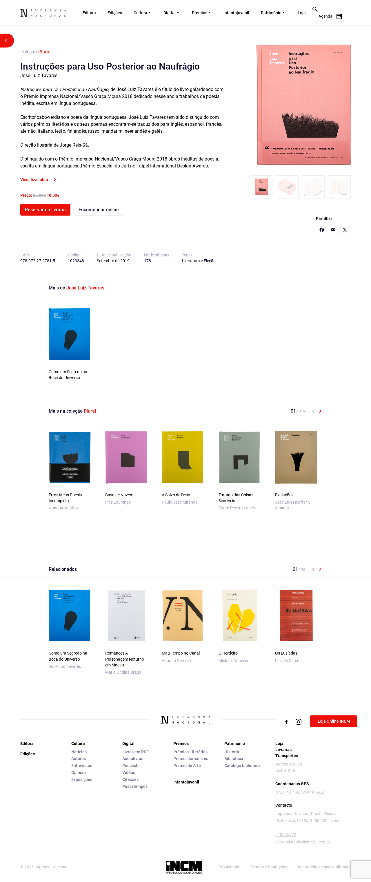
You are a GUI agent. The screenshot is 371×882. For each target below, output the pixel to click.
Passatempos (135, 786)
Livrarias (283, 749)
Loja (302, 12)
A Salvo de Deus (176, 495)
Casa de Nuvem (119, 495)
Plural (44, 51)
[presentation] (313, 411)
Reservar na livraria (45, 209)
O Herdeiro (228, 653)
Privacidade (230, 867)
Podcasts (130, 765)
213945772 (285, 834)
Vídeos (128, 772)
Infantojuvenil (236, 12)
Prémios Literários (190, 752)
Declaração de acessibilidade (324, 867)
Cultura (140, 12)
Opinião (78, 772)
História (231, 752)
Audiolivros (132, 758)
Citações (130, 779)
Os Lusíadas (286, 653)
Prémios (199, 12)
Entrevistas (81, 765)
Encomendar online (99, 209)
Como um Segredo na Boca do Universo (68, 374)
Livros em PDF (135, 752)
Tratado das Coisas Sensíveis (236, 498)
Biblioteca (233, 758)
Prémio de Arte (187, 765)
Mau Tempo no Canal (181, 653)
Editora (89, 12)
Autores (78, 758)
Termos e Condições (268, 867)
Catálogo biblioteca (242, 765)
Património (271, 12)
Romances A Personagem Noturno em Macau (124, 659)
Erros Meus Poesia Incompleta (65, 498)
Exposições (81, 779)
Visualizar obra (34, 179)
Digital (169, 12)
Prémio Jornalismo (190, 758)
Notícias (79, 752)
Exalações (284, 495)
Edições (115, 12)
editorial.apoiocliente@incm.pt (302, 842)
